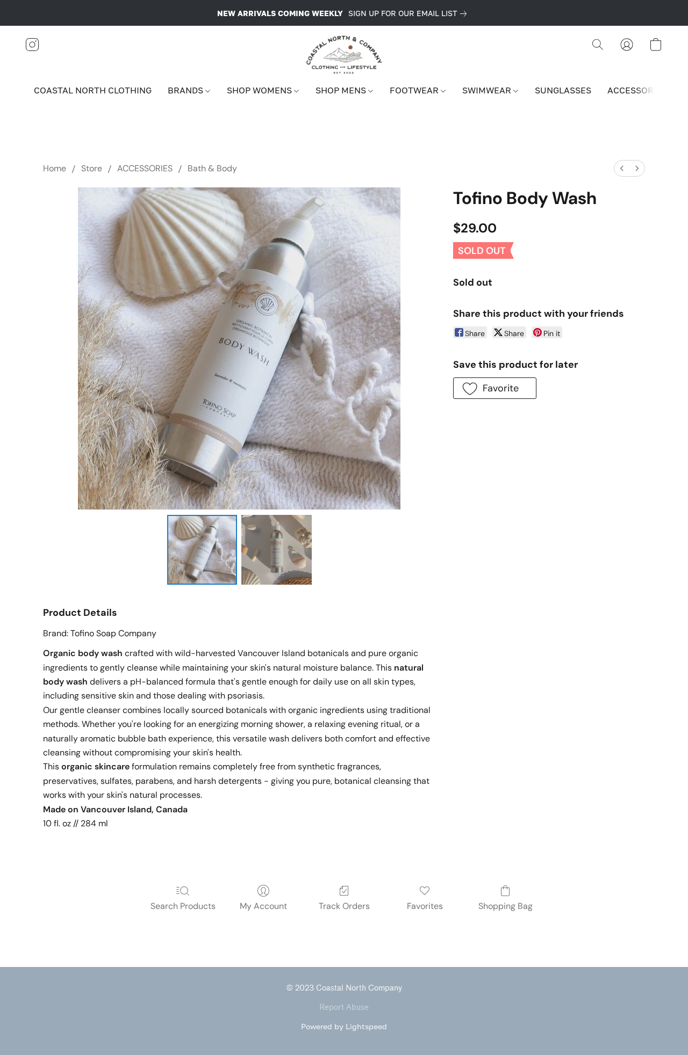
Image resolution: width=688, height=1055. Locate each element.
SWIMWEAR (487, 90)
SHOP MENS (342, 90)
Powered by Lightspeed (344, 1026)
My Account (263, 906)
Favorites (425, 906)
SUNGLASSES (563, 90)
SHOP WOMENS (260, 90)
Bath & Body (212, 168)
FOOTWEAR (415, 90)
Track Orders (344, 906)
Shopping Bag (505, 906)
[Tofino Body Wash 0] (202, 550)
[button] (344, 55)
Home (54, 168)
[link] (409, 13)
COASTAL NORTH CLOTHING (93, 90)
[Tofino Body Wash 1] (276, 550)
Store (91, 168)
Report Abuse (344, 1007)
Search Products (183, 906)
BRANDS (186, 90)
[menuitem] (621, 168)
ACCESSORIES (638, 90)
